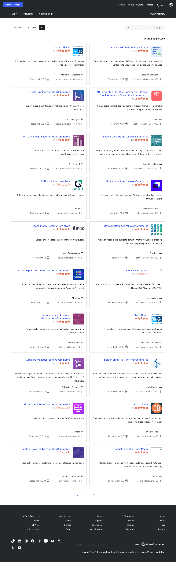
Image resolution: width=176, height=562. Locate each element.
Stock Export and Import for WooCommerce (44, 270)
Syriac (136, 544)
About (162, 516)
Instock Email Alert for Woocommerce (126, 359)
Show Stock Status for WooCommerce (125, 136)
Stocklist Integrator (137, 270)
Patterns (130, 529)
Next (78, 495)
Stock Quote (141, 315)
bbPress (35, 525)
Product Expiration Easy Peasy (130, 449)
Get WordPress (12, 5)
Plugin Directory (157, 14)
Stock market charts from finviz (51, 225)
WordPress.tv (95, 529)
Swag (67, 529)
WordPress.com (31, 516)
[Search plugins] (127, 27)
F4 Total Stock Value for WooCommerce (46, 136)
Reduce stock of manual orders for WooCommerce (54, 317)
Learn (99, 516)
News (162, 520)
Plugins (130, 525)
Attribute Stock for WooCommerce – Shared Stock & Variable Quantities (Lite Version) (122, 94)
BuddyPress (33, 529)
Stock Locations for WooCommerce (127, 181)
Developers (97, 525)
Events (68, 520)
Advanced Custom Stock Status (129, 47)
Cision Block (141, 404)
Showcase (129, 516)
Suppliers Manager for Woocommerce (47, 359)
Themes (130, 520)
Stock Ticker (62, 47)
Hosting (161, 525)
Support (98, 520)
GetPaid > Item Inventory (55, 181)
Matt (36, 520)
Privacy (161, 529)
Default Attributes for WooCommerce (126, 225)
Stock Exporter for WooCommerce (49, 92)
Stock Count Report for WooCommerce (47, 404)
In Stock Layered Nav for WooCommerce (46, 449)
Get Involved (65, 516)
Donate (66, 525)
